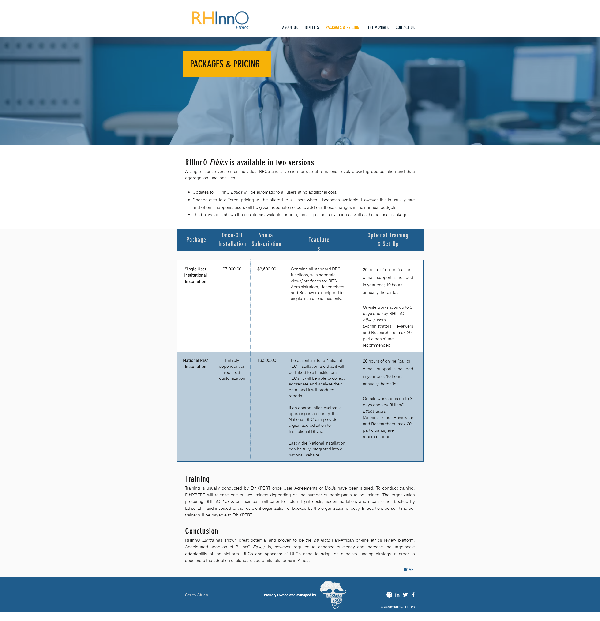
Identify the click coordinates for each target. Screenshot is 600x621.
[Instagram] (389, 595)
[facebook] (413, 595)
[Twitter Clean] (405, 595)
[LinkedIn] (397, 595)
